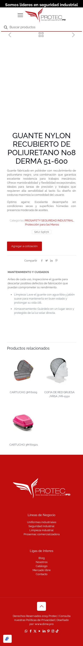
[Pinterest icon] (48, 631)
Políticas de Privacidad (40, 620)
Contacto (41, 574)
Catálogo (41, 566)
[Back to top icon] (41, 606)
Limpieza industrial (41, 530)
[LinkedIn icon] (44, 631)
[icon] (57, 631)
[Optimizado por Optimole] (7, 639)
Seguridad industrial (41, 526)
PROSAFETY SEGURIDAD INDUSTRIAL (49, 220)
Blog (42, 558)
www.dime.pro (44, 624)
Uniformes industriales (41, 522)
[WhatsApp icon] (26, 631)
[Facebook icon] (30, 631)
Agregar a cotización (24, 246)
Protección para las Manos (42, 224)
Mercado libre (42, 570)
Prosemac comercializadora (42, 534)
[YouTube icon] (39, 631)
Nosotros (41, 562)
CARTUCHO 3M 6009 (23, 392)
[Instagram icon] (52, 631)
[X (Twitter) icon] (35, 631)
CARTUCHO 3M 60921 (23, 444)
